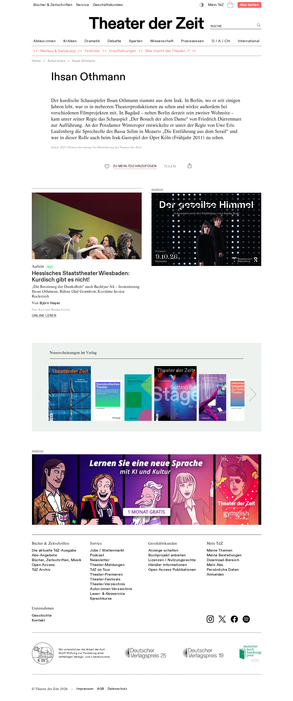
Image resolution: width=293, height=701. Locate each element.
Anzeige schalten (163, 550)
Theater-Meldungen (107, 565)
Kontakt (38, 620)
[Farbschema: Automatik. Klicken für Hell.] (201, 4)
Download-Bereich (223, 560)
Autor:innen (56, 61)
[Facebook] (234, 619)
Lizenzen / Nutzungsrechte (172, 560)
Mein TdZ (215, 543)
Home (36, 61)
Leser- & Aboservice (107, 593)
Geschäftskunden (162, 543)
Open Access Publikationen (172, 569)
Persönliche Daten (223, 569)
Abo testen (249, 5)
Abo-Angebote (44, 555)
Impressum (84, 689)
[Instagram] (210, 619)
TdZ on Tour (100, 569)
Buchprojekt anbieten (167, 555)
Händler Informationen (167, 565)
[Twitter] (222, 619)
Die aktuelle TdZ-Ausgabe (54, 550)
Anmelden (215, 574)
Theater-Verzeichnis (107, 584)
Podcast (97, 555)
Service (96, 543)
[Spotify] (246, 619)
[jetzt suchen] (259, 25)
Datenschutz (117, 689)
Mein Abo (215, 565)
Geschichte (42, 615)
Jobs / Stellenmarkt (107, 550)
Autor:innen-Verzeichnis (111, 589)
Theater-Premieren (106, 574)
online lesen (44, 315)
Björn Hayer (50, 303)
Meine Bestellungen (224, 555)
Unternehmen (43, 608)
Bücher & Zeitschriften (50, 543)
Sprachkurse (101, 598)
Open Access (43, 565)
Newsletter (100, 560)
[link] (52, 5)
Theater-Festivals (105, 579)
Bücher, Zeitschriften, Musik (56, 560)
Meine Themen (220, 550)
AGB (100, 689)
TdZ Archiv (41, 569)
